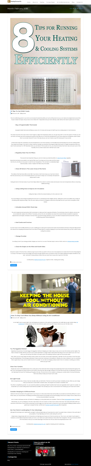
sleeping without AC (16, 426)
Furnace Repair (50, 2)
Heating (42, 2)
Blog (73, 2)
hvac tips (14, 262)
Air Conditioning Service (63, 2)
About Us (35, 2)
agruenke (24, 113)
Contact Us (79, 2)
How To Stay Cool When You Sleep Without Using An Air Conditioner (35, 315)
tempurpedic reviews (70, 399)
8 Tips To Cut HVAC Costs (20, 111)
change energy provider (73, 241)
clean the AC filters (61, 158)
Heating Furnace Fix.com (40, 259)
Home (28, 2)
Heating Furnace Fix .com (40, 424)
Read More (13, 265)
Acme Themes (74, 464)
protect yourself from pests (52, 405)
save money (19, 262)
